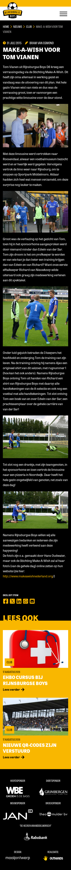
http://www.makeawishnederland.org (28, 576)
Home (6, 26)
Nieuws (17, 26)
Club (29, 26)
